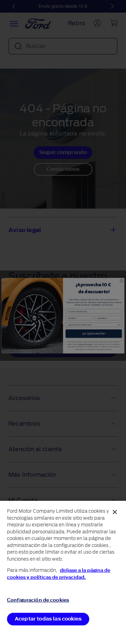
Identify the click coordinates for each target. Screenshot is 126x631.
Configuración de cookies (38, 600)
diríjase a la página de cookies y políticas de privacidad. (58, 574)
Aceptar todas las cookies (48, 619)
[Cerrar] (114, 512)
